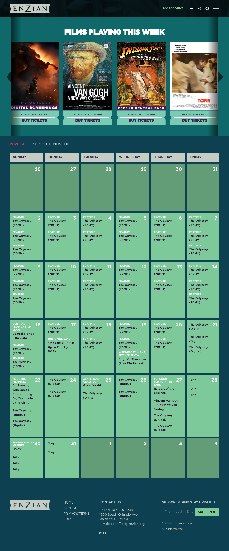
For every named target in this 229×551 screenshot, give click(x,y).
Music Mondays (59, 339)
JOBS (68, 519)
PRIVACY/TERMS (77, 513)
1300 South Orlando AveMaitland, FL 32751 (118, 517)
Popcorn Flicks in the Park (163, 382)
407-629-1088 (122, 510)
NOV (57, 144)
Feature (19, 217)
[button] (216, 8)
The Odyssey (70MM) (22, 223)
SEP (36, 144)
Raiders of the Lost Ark (164, 390)
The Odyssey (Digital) (198, 326)
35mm (87, 379)
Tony (192, 379)
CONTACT (71, 508)
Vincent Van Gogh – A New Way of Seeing (167, 405)
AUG (26, 144)
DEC (68, 144)
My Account (173, 8)
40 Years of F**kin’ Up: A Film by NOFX (61, 347)
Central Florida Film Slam (22, 327)
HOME (68, 502)
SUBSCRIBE (207, 512)
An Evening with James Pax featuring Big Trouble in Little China (23, 394)
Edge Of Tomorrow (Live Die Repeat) (132, 361)
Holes (17, 449)
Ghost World (92, 385)
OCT (47, 144)
